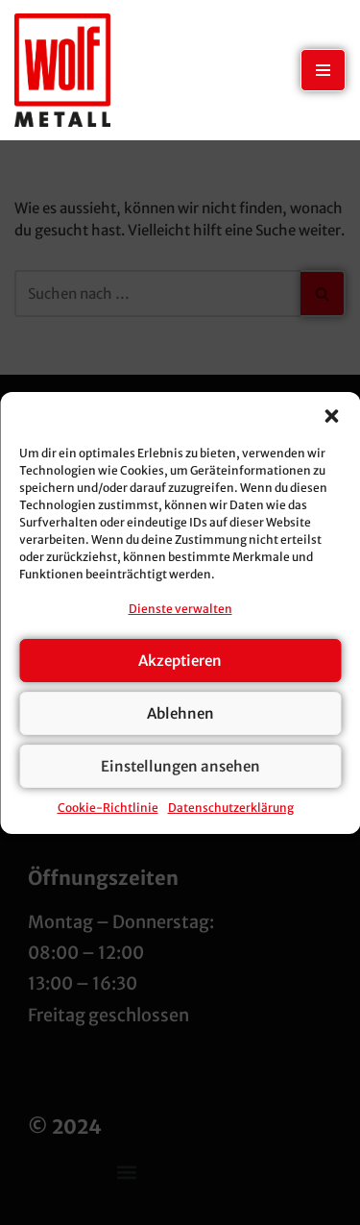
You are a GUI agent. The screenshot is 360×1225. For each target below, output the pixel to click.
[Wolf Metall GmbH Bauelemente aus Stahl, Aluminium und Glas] (62, 70)
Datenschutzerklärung (231, 807)
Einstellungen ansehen (180, 766)
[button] (331, 416)
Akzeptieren (180, 660)
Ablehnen (180, 713)
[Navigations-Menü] (323, 70)
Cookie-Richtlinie (108, 807)
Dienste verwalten (180, 608)
